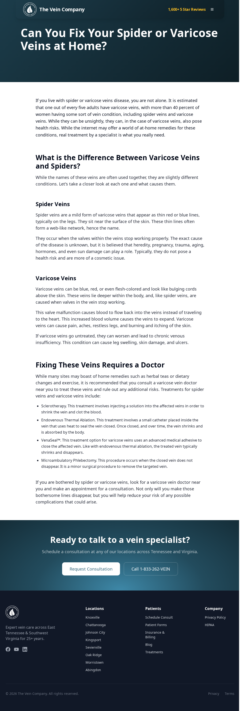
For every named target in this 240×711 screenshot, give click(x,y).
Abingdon (93, 670)
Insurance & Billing (155, 634)
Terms (229, 693)
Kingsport (93, 640)
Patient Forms (156, 625)
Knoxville (93, 617)
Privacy (213, 693)
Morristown (95, 662)
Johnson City (95, 632)
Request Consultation (91, 569)
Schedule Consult (159, 617)
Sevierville (93, 647)
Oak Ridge (94, 655)
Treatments (154, 652)
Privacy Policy (215, 617)
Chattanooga (96, 625)
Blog (148, 644)
